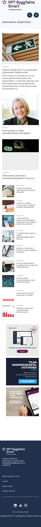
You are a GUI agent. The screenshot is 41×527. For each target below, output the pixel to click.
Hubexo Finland (8, 491)
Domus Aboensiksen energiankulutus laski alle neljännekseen (27, 265)
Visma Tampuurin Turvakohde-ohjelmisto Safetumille (20, 71)
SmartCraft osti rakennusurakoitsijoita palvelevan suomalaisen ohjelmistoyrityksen (26, 221)
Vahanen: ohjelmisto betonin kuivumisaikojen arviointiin (26, 250)
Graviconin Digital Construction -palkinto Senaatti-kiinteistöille (25, 205)
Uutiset (5, 481)
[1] (22, 385)
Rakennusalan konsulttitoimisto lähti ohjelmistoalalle (25, 280)
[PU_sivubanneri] (22, 416)
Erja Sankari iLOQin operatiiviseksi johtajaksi (16, 131)
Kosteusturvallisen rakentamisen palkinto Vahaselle (25, 190)
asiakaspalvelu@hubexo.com (13, 463)
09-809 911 (6, 465)
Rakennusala (7, 486)
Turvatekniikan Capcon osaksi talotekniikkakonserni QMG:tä (26, 236)
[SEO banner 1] (22, 355)
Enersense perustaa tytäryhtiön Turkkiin (24, 294)
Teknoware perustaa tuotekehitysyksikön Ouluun (18, 176)
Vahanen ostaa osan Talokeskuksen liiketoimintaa (24, 310)
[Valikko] (36, 15)
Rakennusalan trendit (10, 476)
